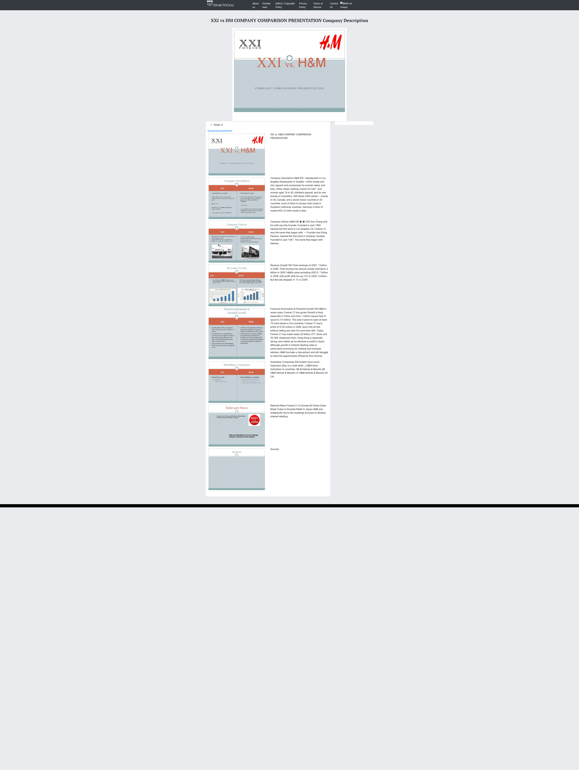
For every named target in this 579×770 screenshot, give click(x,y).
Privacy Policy (303, 5)
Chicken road (266, 5)
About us (255, 5)
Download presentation (220, 130)
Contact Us (334, 5)
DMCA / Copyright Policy (285, 5)
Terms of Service (318, 5)
